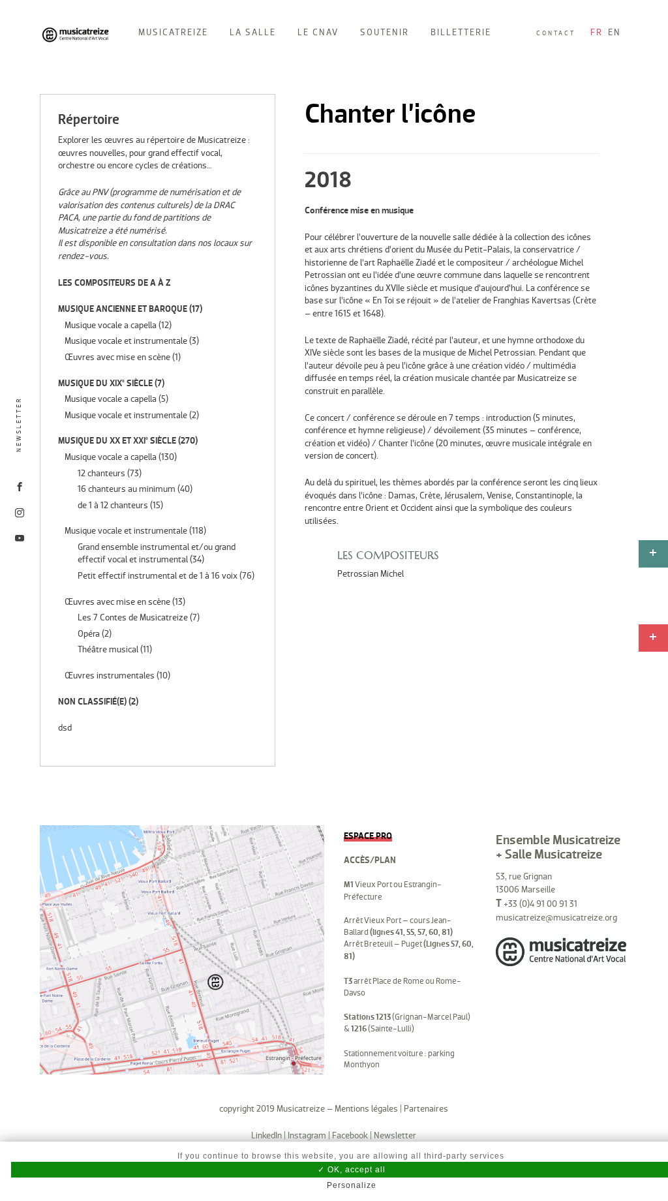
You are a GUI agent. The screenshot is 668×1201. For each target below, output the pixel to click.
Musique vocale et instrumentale (126, 340)
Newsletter (19, 425)
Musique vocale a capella (111, 325)
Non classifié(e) (92, 701)
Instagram (307, 1135)
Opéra (89, 633)
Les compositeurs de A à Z (114, 282)
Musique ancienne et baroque (122, 308)
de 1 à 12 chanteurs (113, 505)
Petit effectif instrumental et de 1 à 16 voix (157, 575)
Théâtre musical (108, 649)
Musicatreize (173, 32)
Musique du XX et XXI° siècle (117, 440)
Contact (555, 33)
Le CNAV (318, 32)
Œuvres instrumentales (110, 675)
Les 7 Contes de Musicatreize (133, 617)
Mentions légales (366, 1108)
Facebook (350, 1135)
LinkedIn (266, 1135)
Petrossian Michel (370, 573)
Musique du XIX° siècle (105, 383)
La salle (253, 32)
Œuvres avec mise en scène (117, 357)
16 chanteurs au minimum (126, 488)
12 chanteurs (101, 473)
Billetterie (461, 32)
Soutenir (384, 32)
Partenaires (426, 1108)
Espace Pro (368, 836)
